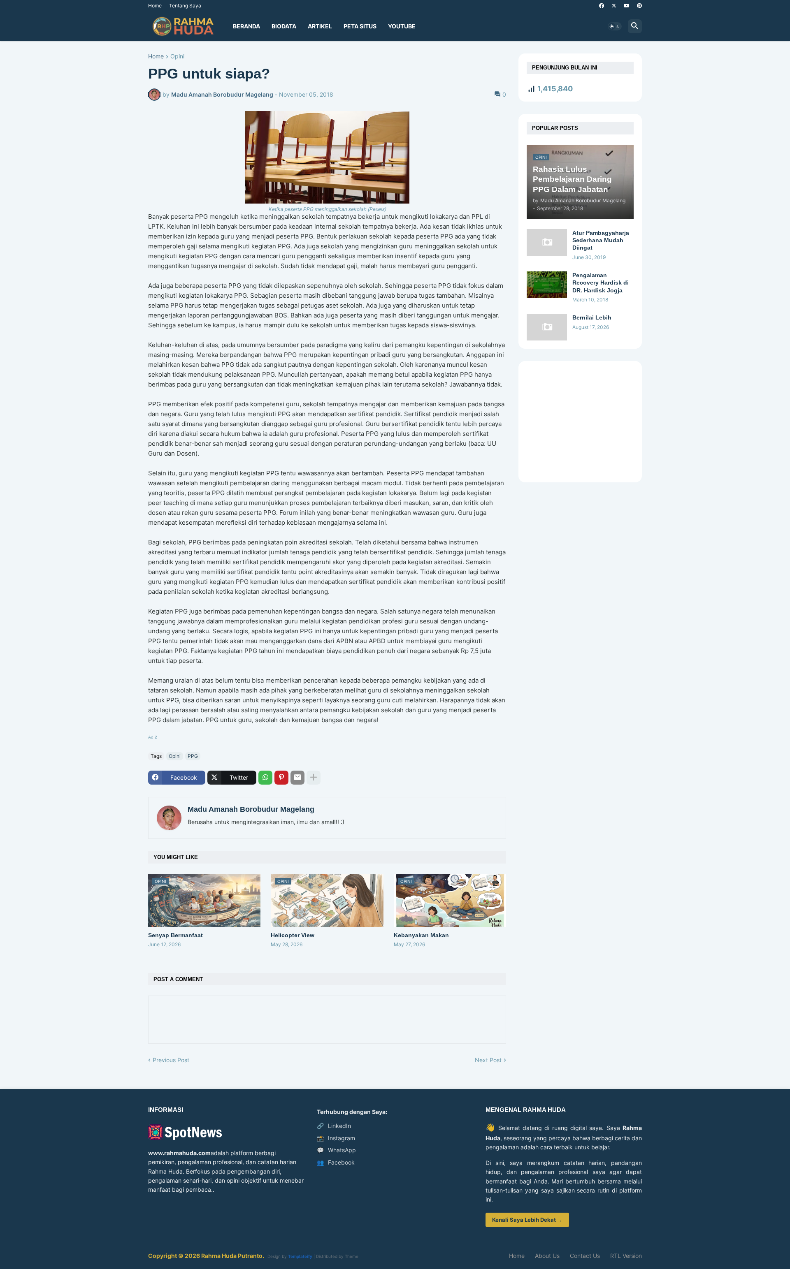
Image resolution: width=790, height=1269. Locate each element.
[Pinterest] (281, 778)
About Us (547, 1255)
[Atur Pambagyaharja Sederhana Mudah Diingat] (547, 242)
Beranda (246, 26)
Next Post (488, 1059)
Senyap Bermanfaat (175, 935)
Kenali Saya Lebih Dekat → (527, 1219)
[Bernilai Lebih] (547, 327)
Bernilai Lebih (591, 317)
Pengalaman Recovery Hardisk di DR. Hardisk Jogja (600, 282)
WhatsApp (336, 1149)
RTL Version (626, 1255)
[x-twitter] (613, 6)
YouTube (402, 26)
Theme (351, 1256)
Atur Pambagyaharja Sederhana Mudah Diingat (600, 240)
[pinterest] (639, 6)
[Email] (297, 778)
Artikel (320, 26)
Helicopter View (292, 935)
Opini (177, 56)
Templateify (300, 1256)
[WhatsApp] (265, 778)
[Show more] (314, 778)
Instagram (336, 1138)
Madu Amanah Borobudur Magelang (251, 809)
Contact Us (585, 1255)
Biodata (284, 26)
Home (155, 5)
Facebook (336, 1162)
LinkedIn (334, 1125)
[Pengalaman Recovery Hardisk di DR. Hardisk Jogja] (547, 284)
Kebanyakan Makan (421, 935)
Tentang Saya (185, 5)
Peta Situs (360, 26)
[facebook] (601, 6)
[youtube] (627, 6)
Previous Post (171, 1059)
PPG (193, 756)
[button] (615, 26)
